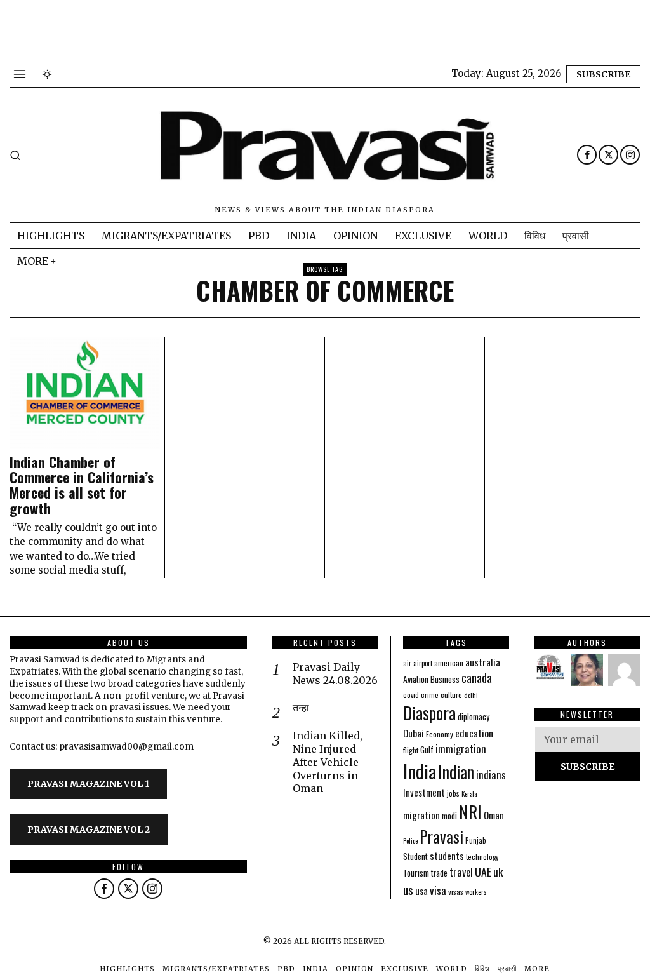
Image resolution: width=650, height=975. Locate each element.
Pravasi (441, 836)
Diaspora (429, 712)
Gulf (427, 749)
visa (438, 890)
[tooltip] (587, 155)
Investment (424, 792)
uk (498, 872)
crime (430, 694)
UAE (483, 871)
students (447, 856)
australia (482, 661)
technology (482, 857)
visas (455, 891)
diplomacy (473, 717)
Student (415, 857)
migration (421, 815)
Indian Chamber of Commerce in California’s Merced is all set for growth (82, 485)
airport (422, 663)
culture (451, 694)
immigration (460, 748)
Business (445, 679)
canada (476, 677)
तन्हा (301, 707)
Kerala (469, 793)
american (448, 662)
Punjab (475, 840)
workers (476, 892)
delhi (471, 695)
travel (461, 872)
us (408, 889)
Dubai (413, 733)
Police (410, 840)
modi (449, 815)
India (419, 770)
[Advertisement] (231, 28)
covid (411, 694)
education (474, 733)
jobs (453, 793)
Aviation (415, 679)
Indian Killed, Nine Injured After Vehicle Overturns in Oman (327, 762)
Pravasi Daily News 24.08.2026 (335, 674)
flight (410, 749)
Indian (456, 772)
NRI (470, 812)
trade (439, 873)
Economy (439, 734)
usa (421, 891)
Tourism (416, 872)
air (407, 663)
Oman (494, 815)
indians (491, 775)
